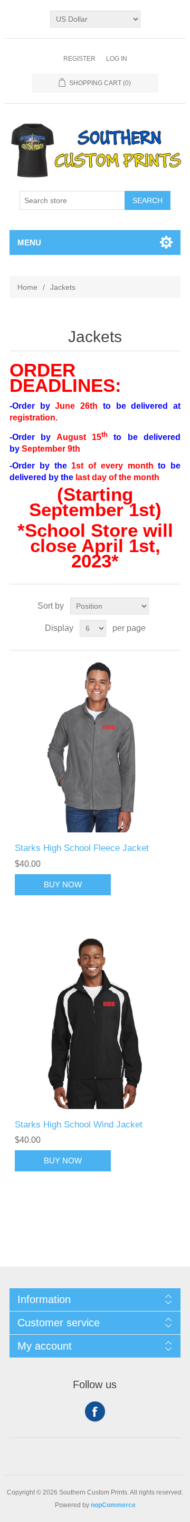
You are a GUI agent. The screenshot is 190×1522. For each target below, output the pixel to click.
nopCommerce (113, 1505)
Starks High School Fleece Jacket (82, 848)
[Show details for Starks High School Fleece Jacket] (95, 746)
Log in (116, 58)
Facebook (95, 1411)
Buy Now (63, 884)
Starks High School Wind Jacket (78, 1125)
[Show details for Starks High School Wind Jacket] (95, 1023)
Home (27, 287)
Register (79, 58)
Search (147, 200)
